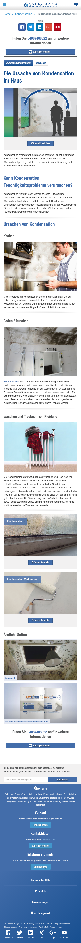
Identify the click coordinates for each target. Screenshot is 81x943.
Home (7, 14)
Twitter (20, 938)
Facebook (8, 938)
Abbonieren (62, 779)
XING (41, 938)
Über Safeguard (40, 913)
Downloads (41, 63)
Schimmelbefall (12, 381)
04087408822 (37, 38)
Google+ (53, 938)
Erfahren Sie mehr (40, 562)
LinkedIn (31, 938)
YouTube (64, 938)
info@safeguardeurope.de (54, 927)
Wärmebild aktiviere (40, 143)
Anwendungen (40, 902)
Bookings (40, 867)
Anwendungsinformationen (18, 63)
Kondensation (23, 14)
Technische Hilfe (40, 880)
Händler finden (41, 825)
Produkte (40, 891)
